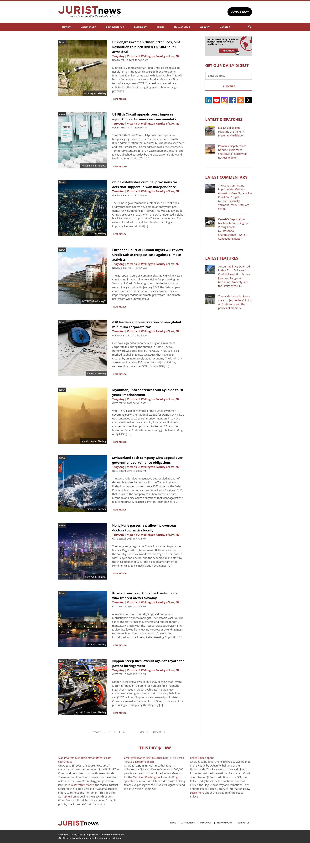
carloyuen (90, 576)
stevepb (91, 373)
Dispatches (88, 26)
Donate (225, 26)
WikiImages (90, 93)
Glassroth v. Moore (82, 785)
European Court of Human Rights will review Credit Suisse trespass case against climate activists (147, 255)
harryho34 (90, 233)
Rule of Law (182, 26)
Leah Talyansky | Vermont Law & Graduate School (233, 205)
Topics (160, 26)
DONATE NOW (240, 12)
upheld (67, 796)
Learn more (197, 792)
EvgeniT (92, 644)
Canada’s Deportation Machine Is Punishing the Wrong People (233, 223)
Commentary (115, 26)
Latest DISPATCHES (223, 119)
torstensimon (89, 165)
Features (140, 26)
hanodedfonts (88, 441)
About (205, 26)
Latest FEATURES (221, 258)
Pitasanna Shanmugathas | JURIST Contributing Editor (232, 234)
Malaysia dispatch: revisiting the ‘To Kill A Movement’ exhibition (231, 131)
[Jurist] (89, 12)
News (66, 26)
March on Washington (146, 777)
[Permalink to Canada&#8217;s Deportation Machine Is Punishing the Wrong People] (210, 222)
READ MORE (120, 99)
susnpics (91, 508)
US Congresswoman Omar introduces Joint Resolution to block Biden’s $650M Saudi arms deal (146, 47)
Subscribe (228, 86)
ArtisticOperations (86, 712)
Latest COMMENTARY (226, 177)
